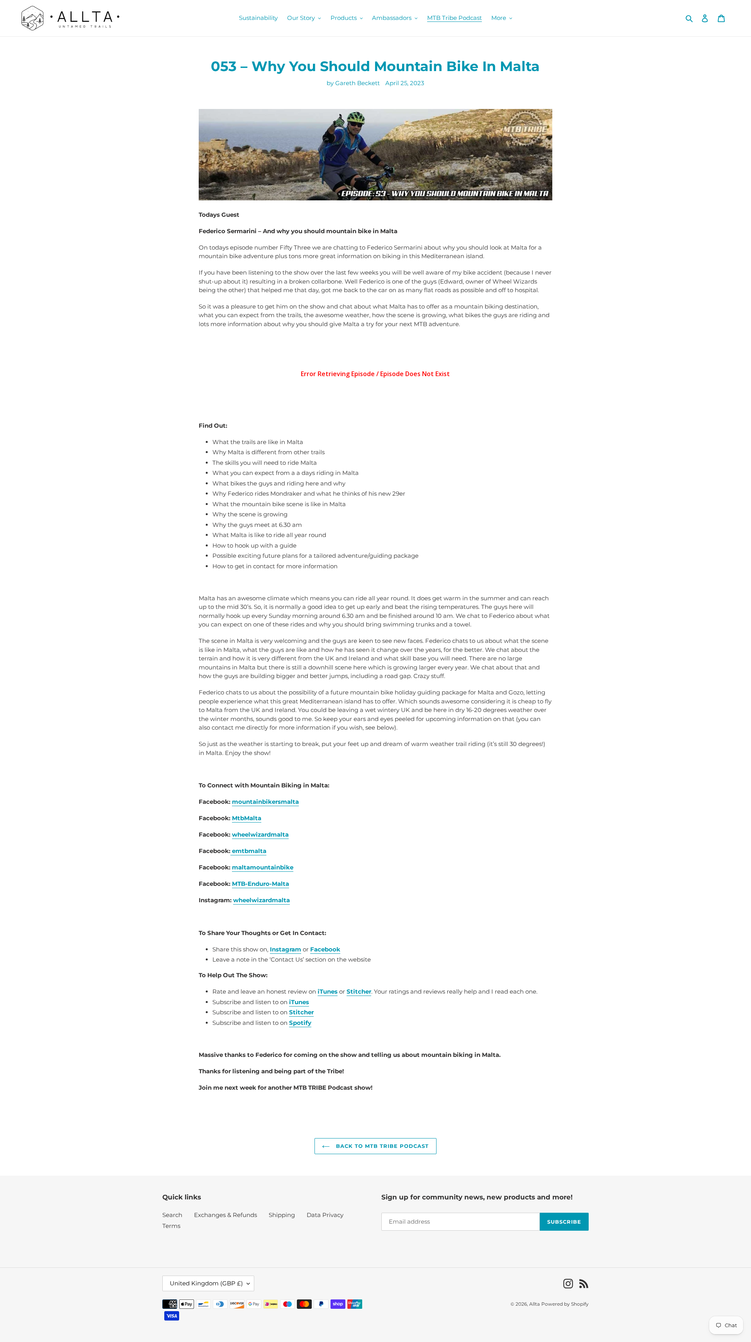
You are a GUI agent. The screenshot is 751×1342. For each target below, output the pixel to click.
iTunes (299, 1002)
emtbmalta (248, 851)
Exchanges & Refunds (225, 1215)
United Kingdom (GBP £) (206, 1283)
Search (172, 1215)
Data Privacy (325, 1215)
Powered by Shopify (565, 1304)
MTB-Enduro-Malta (260, 883)
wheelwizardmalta (260, 834)
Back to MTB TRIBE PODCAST (381, 1146)
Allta (534, 1304)
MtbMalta (246, 818)
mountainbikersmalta (265, 801)
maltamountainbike (262, 867)
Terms (171, 1226)
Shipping (282, 1215)
